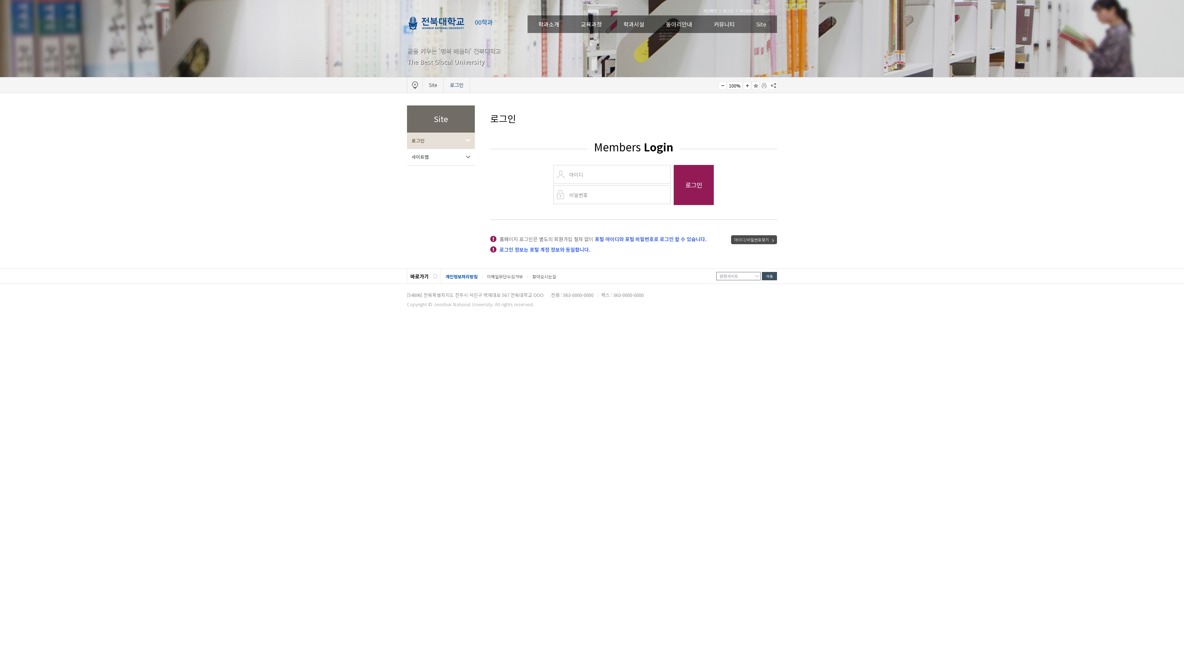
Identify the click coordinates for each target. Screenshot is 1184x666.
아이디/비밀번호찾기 (751, 240)
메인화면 (710, 10)
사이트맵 (746, 10)
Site (761, 24)
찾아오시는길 (544, 276)
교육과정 (591, 24)
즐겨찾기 (756, 86)
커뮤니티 (724, 24)
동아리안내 (679, 24)
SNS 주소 (773, 85)
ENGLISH (766, 10)
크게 (747, 86)
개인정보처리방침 (462, 276)
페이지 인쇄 (765, 86)
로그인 (728, 10)
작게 (722, 86)
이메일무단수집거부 (505, 276)
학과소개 (548, 24)
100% (735, 86)
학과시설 (633, 24)
